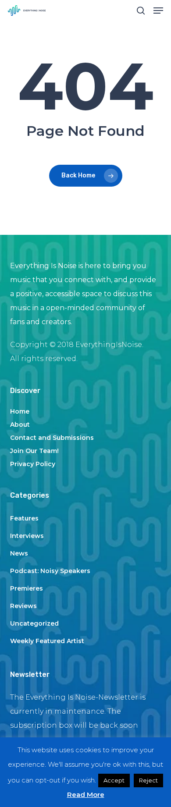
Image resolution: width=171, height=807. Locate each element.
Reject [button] (148, 780)
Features (24, 518)
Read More (85, 794)
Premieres (26, 588)
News (19, 553)
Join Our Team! (34, 451)
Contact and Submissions (52, 438)
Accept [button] (114, 780)
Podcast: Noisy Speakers (50, 571)
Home (19, 411)
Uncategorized (34, 623)
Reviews (23, 606)
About (20, 424)
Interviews (27, 536)
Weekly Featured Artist (47, 641)
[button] (158, 10)
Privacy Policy (32, 464)
